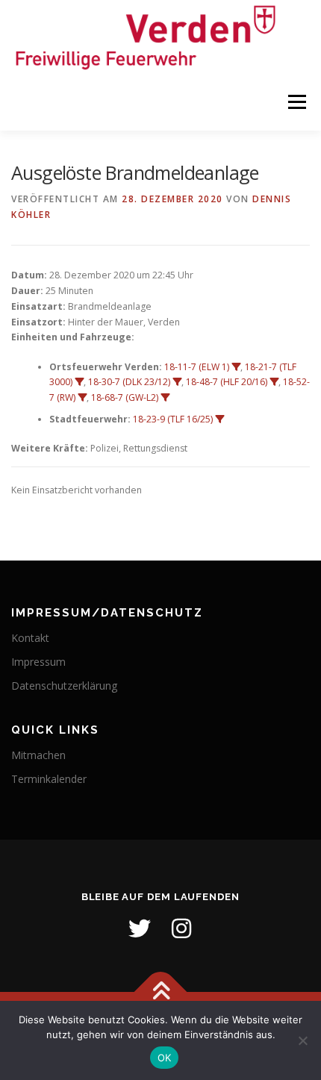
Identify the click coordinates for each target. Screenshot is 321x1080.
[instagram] (181, 928)
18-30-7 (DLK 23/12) (129, 381)
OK (165, 1058)
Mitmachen (38, 755)
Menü (296, 102)
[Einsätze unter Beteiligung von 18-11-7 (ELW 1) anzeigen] (235, 367)
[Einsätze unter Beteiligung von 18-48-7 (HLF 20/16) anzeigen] (273, 382)
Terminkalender (49, 779)
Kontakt (30, 638)
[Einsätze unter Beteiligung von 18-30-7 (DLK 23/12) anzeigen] (176, 382)
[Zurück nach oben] (160, 992)
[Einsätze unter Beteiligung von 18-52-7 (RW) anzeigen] (82, 397)
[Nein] (302, 1040)
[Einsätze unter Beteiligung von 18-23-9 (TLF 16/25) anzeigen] (219, 419)
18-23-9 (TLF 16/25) (173, 419)
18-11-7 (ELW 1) (196, 366)
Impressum (38, 662)
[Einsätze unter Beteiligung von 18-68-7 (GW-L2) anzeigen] (164, 397)
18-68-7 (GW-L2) (124, 397)
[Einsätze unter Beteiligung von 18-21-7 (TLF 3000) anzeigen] (79, 382)
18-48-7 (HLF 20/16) (226, 381)
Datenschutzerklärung (64, 685)
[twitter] (139, 928)
